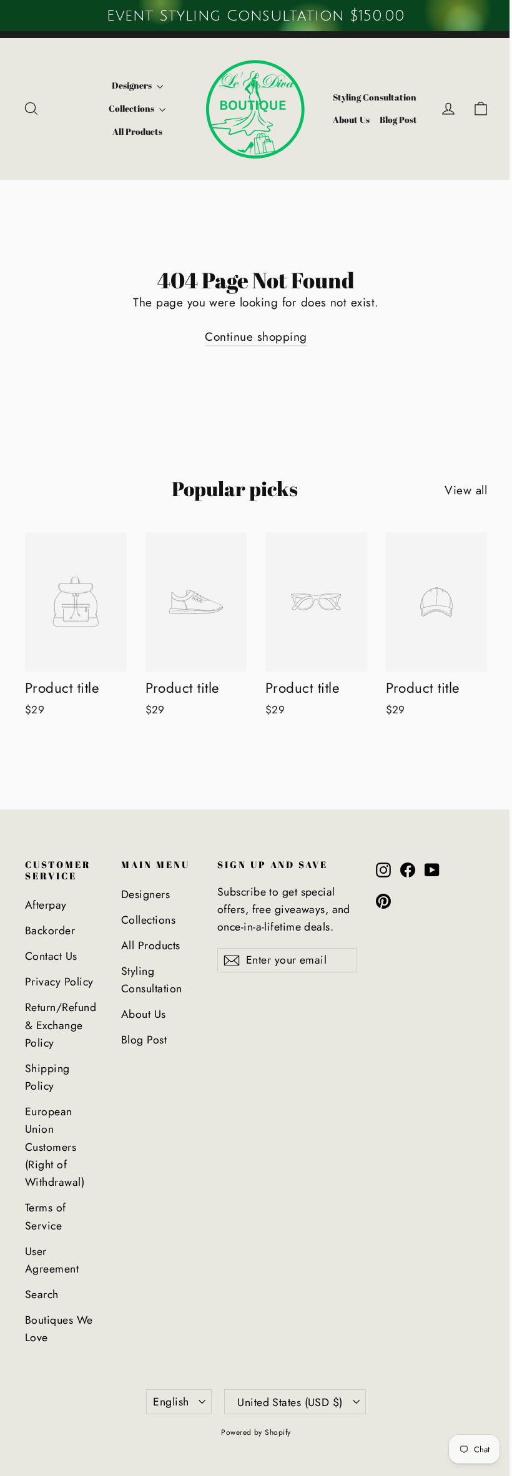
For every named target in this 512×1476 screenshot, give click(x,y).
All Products (137, 131)
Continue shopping (256, 336)
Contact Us (51, 956)
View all (466, 490)
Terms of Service (45, 1216)
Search (42, 1294)
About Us (351, 119)
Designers (133, 85)
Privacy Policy (59, 982)
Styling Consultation (374, 97)
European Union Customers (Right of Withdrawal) (54, 1146)
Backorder (50, 930)
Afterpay (46, 905)
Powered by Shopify (256, 1432)
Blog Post (398, 119)
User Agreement (52, 1260)
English (171, 1402)
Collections (132, 108)
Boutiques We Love (59, 1329)
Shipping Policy (47, 1077)
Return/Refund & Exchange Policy (60, 1025)
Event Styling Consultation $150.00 (256, 15)
